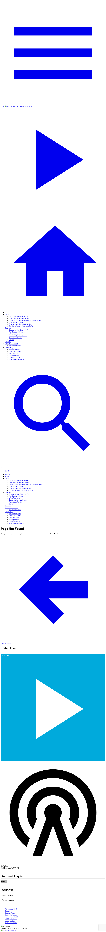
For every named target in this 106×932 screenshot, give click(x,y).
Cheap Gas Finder (15, 351)
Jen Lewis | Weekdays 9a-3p (19, 318)
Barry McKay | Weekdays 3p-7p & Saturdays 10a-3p (26, 320)
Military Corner (14, 355)
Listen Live (8, 648)
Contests (8, 342)
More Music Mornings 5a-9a (18, 316)
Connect (8, 328)
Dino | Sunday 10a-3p (16, 322)
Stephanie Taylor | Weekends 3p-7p (21, 326)
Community (9, 347)
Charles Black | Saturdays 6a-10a (20, 324)
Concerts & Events (11, 344)
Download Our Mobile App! (18, 336)
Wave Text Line (14, 334)
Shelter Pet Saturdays (16, 359)
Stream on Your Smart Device (19, 330)
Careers (11, 340)
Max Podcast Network (17, 332)
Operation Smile (14, 357)
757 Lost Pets (14, 353)
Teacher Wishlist (15, 346)
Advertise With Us (15, 338)
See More (4, 881)
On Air (7, 314)
